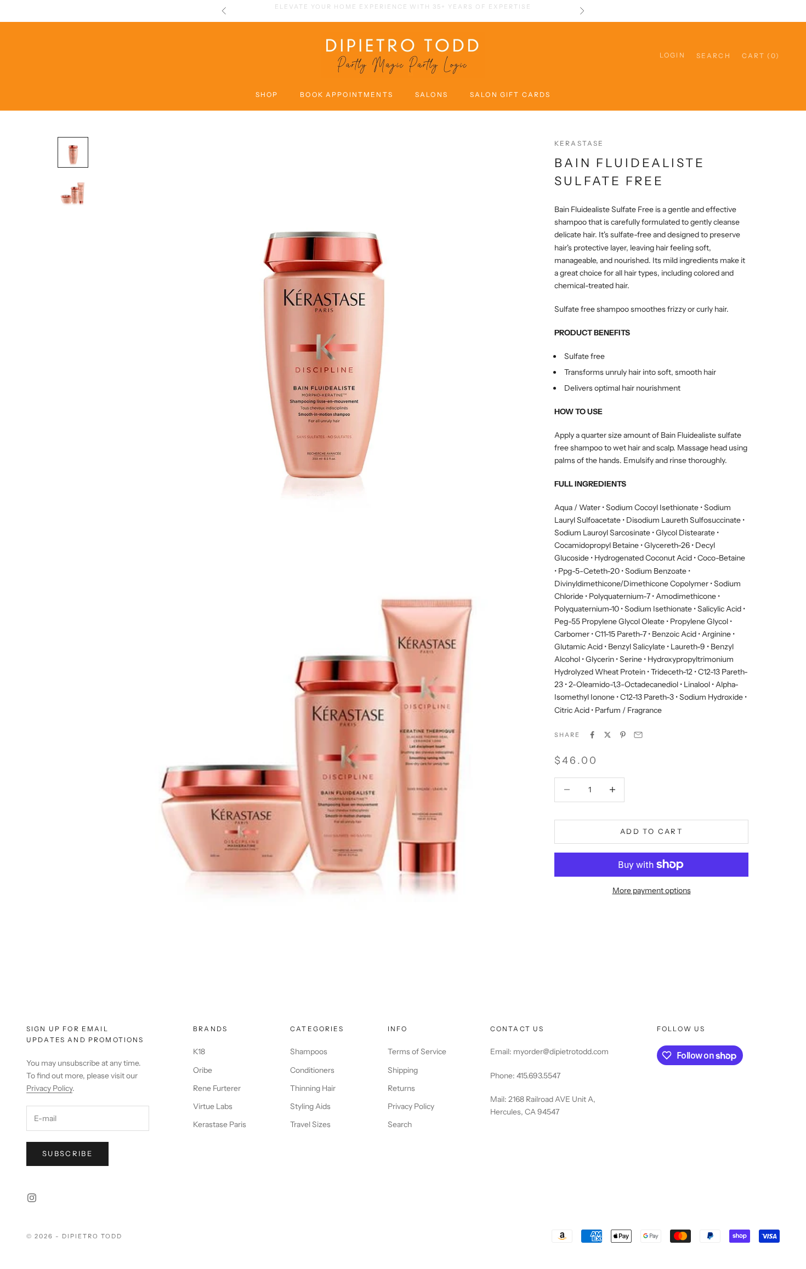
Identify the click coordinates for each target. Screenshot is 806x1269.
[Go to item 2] (73, 191)
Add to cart (651, 831)
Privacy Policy (49, 1088)
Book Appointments (346, 94)
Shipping (403, 1070)
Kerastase (579, 143)
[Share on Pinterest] (622, 734)
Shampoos (308, 1051)
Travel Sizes (310, 1124)
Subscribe (67, 1153)
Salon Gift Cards (510, 94)
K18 (199, 1051)
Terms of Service (417, 1051)
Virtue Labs (212, 1106)
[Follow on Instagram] (31, 1197)
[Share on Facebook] (592, 734)
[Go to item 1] (73, 152)
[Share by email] (638, 734)
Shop (267, 94)
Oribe (202, 1070)
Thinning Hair (313, 1088)
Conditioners (312, 1070)
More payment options (651, 890)
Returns (401, 1088)
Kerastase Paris (219, 1124)
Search (400, 1124)
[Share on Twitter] (607, 734)
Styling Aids (310, 1106)
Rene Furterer (217, 1088)
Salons (431, 94)
